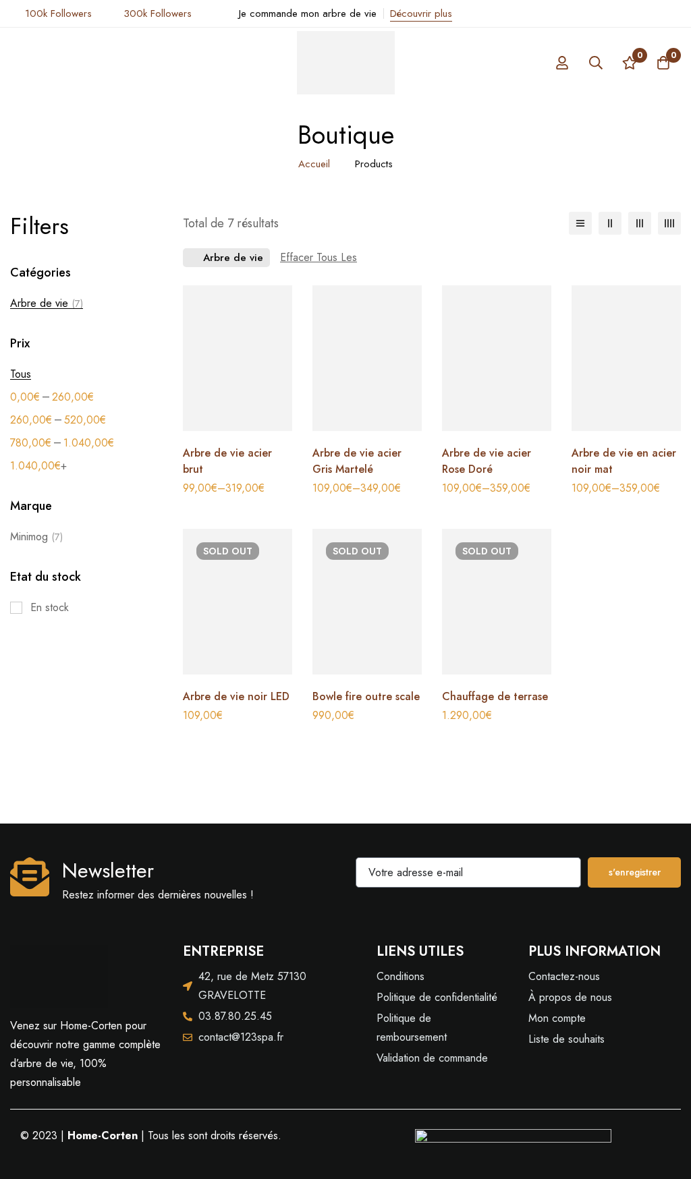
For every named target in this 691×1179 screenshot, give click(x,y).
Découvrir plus (421, 13)
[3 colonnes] (639, 223)
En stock (49, 607)
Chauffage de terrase (495, 696)
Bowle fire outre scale (366, 696)
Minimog (36, 536)
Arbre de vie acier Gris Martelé (357, 461)
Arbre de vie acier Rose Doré (486, 461)
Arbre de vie (46, 303)
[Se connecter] (562, 62)
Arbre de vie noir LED (236, 696)
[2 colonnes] (610, 223)
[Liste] (580, 223)
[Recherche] (596, 62)
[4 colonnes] (669, 223)
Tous (20, 374)
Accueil (314, 163)
